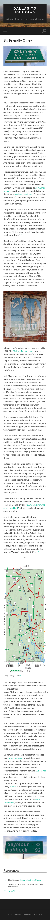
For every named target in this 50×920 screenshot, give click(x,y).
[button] (21, 235)
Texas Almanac (14, 891)
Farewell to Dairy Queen (30, 880)
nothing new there (23, 194)
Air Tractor (41, 770)
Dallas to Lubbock (25, 10)
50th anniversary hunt (23, 351)
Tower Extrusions (15, 758)
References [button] (11, 870)
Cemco (13, 786)
